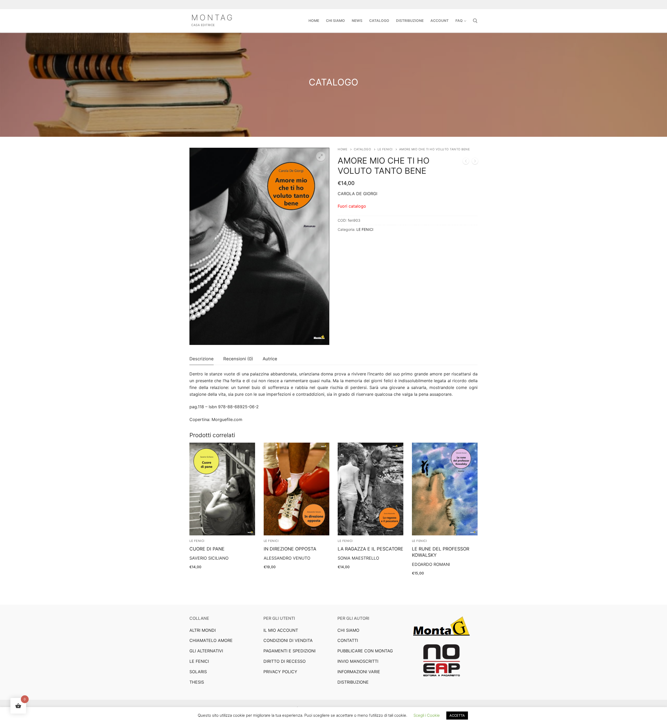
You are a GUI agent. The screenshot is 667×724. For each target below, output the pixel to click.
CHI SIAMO (348, 630)
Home (342, 149)
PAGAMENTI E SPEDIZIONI (289, 650)
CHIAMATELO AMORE (211, 640)
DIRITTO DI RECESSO (284, 661)
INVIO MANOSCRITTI (357, 661)
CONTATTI (347, 640)
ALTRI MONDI (202, 630)
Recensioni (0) (238, 358)
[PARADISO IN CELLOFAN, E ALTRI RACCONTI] (475, 162)
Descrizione (201, 358)
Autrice (270, 358)
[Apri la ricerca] (475, 20)
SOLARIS (198, 671)
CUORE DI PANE (207, 549)
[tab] (201, 359)
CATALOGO (362, 149)
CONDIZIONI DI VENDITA (288, 640)
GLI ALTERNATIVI (206, 650)
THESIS (196, 682)
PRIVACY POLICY (280, 671)
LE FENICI (385, 149)
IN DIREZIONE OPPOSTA (290, 549)
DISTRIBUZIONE (353, 682)
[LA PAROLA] (466, 162)
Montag (212, 17)
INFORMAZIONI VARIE (358, 671)
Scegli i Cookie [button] (426, 715)
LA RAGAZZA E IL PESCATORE (370, 549)
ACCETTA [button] (457, 715)
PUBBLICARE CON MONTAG (365, 650)
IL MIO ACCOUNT (280, 630)
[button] (320, 156)
